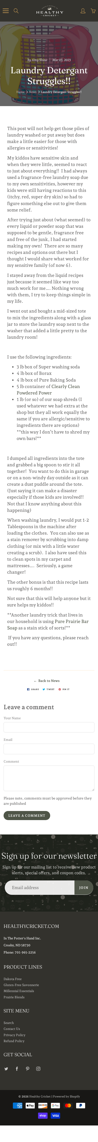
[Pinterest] (27, 1068)
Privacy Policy (14, 1035)
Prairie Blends (14, 997)
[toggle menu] (5, 10)
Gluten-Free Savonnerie (21, 985)
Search (9, 1023)
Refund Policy (14, 1041)
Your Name (12, 718)
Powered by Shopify (66, 1096)
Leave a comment (26, 815)
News (32, 92)
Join (83, 888)
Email (8, 740)
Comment (11, 761)
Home (20, 92)
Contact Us (12, 1029)
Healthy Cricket (40, 1096)
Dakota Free (13, 979)
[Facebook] (17, 1068)
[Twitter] (6, 1068)
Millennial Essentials (19, 991)
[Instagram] (38, 1068)
